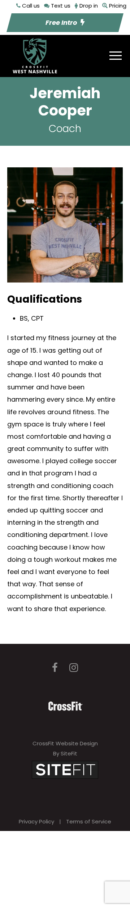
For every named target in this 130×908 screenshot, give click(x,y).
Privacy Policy (36, 821)
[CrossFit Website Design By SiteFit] (65, 769)
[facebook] (55, 667)
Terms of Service (88, 821)
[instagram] (73, 667)
